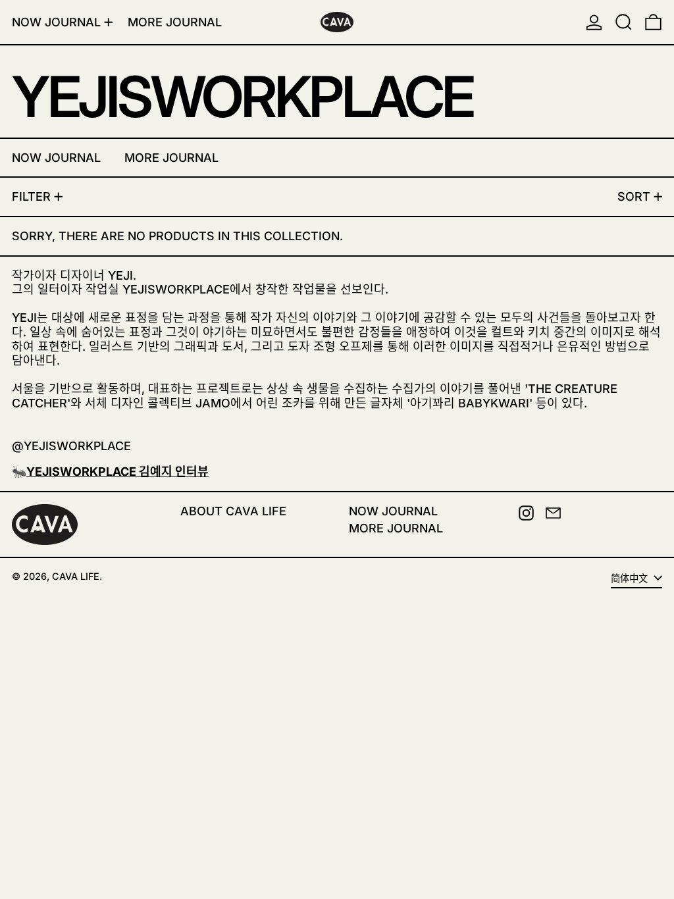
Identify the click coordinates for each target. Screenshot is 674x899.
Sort (633, 196)
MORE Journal (396, 528)
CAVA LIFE (75, 576)
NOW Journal (393, 511)
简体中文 (630, 578)
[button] (624, 22)
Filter (31, 196)
